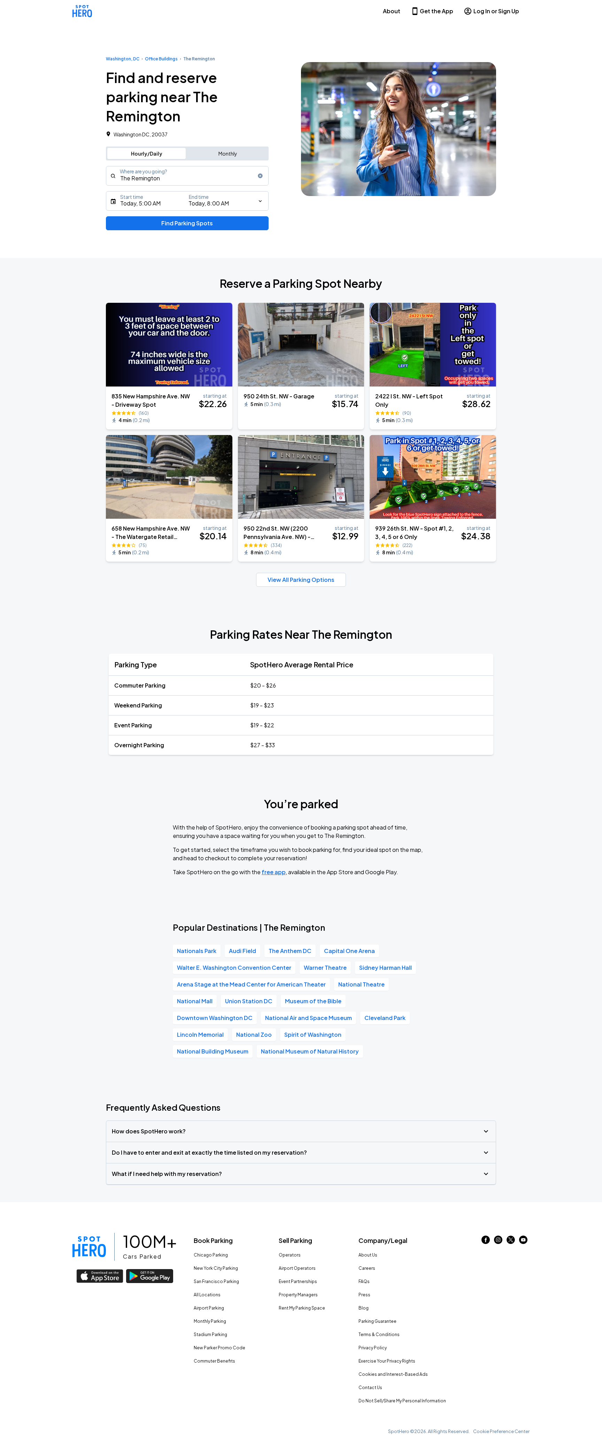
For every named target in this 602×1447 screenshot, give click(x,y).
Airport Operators (297, 1268)
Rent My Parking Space (302, 1308)
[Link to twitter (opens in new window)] (511, 1241)
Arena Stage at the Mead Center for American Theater (251, 984)
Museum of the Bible (313, 1001)
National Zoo (254, 1034)
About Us (367, 1255)
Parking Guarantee (377, 1321)
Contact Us (370, 1387)
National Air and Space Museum (308, 1017)
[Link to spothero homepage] (89, 1247)
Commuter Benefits (214, 1361)
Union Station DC (248, 1001)
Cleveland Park (385, 1017)
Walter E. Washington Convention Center (234, 967)
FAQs (364, 1281)
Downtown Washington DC (215, 1017)
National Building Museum (212, 1051)
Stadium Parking (210, 1334)
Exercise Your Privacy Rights (386, 1361)
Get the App (436, 11)
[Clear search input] (260, 176)
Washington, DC (122, 58)
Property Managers (298, 1294)
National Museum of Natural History (310, 1051)
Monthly (227, 153)
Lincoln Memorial (200, 1034)
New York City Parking (216, 1268)
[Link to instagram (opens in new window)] (498, 1241)
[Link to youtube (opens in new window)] (523, 1241)
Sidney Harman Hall (385, 967)
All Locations (207, 1294)
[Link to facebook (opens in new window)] (485, 1241)
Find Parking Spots (187, 223)
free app (274, 872)
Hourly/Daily (146, 153)
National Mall (195, 1001)
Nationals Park (196, 950)
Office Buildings (161, 58)
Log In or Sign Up (496, 11)
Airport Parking (209, 1308)
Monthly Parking (210, 1321)
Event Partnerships (298, 1281)
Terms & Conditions (379, 1334)
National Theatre (361, 984)
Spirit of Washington (312, 1034)
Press (364, 1294)
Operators (290, 1255)
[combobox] (187, 176)
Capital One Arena (349, 950)
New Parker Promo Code (219, 1347)
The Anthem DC (290, 950)
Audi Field (242, 950)
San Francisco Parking (216, 1281)
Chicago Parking (211, 1255)
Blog (363, 1308)
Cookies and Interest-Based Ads (393, 1374)
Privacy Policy (372, 1347)
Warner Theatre (325, 967)
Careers (366, 1268)
